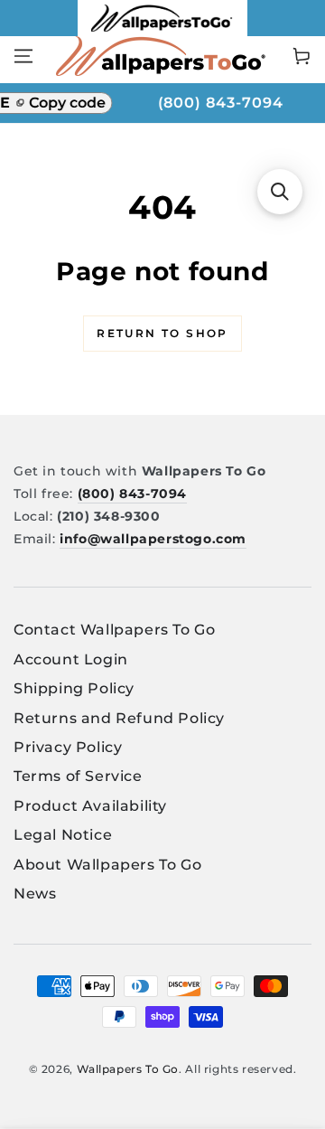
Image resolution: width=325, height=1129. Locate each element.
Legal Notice (63, 834)
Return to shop (162, 333)
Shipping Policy (74, 688)
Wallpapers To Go (128, 1069)
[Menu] (23, 56)
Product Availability (90, 805)
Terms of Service (78, 776)
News (35, 893)
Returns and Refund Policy (119, 718)
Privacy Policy (68, 747)
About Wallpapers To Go (107, 864)
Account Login (71, 659)
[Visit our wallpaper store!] (163, 31)
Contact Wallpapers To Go (114, 629)
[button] (279, 191)
